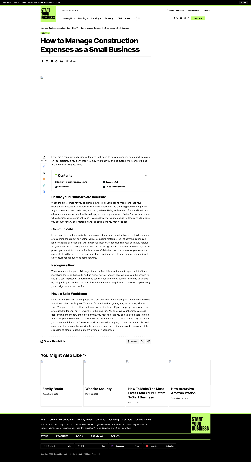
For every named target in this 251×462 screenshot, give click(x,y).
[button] (243, 2)
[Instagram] (184, 18)
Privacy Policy (38, 2)
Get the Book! (193, 10)
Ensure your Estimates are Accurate (72, 182)
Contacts (206, 10)
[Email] (52, 61)
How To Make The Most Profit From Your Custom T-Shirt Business (146, 393)
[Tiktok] (188, 18)
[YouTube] (181, 18)
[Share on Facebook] (42, 61)
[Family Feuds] (61, 372)
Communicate (63, 186)
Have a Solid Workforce (115, 187)
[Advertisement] (184, 45)
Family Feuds (53, 389)
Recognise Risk (112, 182)
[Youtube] (159, 446)
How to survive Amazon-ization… (184, 391)
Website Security (98, 389)
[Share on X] (47, 61)
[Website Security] (104, 372)
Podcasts (180, 10)
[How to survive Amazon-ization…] (190, 372)
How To (45, 33)
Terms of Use (54, 2)
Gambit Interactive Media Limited (68, 454)
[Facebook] (174, 18)
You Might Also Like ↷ (63, 355)
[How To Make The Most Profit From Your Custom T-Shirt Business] (147, 372)
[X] (177, 18)
